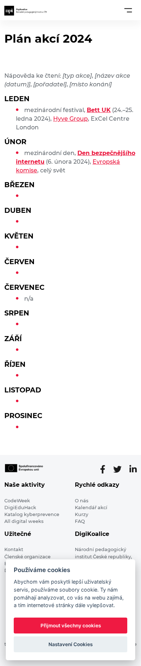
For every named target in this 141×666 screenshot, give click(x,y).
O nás (81, 500)
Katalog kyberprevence (31, 514)
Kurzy (81, 514)
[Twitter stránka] (120, 469)
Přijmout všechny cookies (70, 625)
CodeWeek (17, 500)
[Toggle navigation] (128, 10)
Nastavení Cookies (70, 644)
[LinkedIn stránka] (133, 469)
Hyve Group (70, 118)
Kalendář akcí (91, 507)
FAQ (80, 521)
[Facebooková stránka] (105, 469)
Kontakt (13, 549)
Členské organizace (27, 556)
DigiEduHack (20, 507)
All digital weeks (23, 521)
